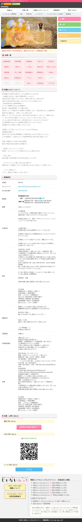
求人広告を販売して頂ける (15, 495)
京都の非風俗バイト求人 (59, 485)
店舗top (9, 10)
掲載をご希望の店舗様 (15, 487)
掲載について (66, 501)
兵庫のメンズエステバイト (41, 487)
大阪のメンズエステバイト (41, 483)
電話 (63, 19)
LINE (63, 24)
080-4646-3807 (22, 190)
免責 (58, 501)
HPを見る (64, 35)
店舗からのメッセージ (41, 10)
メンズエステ (39, 14)
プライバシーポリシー (47, 501)
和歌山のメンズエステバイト (42, 495)
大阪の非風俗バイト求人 (59, 483)
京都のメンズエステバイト (41, 485)
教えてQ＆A (72, 10)
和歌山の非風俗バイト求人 (61, 495)
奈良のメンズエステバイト (41, 492)
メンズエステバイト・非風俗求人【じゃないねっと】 (45, 520)
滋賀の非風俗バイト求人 (59, 490)
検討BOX (64, 41)
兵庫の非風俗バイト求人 (59, 487)
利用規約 (35, 501)
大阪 (21, 14)
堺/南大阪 (29, 14)
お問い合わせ (37, 503)
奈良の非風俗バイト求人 (59, 492)
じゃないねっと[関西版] (9, 14)
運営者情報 (46, 503)
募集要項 (57, 10)
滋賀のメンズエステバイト (41, 490)
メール (29, 469)
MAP (43, 198)
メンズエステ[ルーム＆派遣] (55, 14)
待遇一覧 (25, 10)
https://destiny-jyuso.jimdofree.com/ (29, 186)
